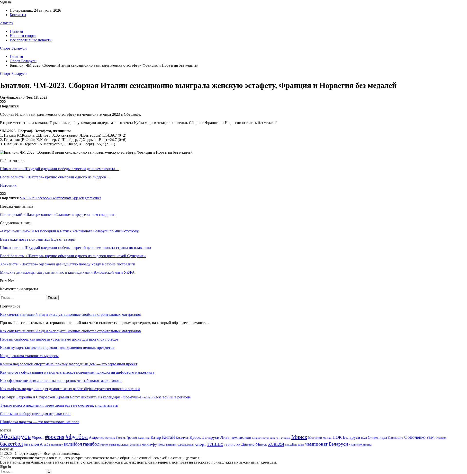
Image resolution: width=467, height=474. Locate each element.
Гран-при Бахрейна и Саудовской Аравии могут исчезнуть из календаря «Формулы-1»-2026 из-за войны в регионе (95, 397)
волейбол (73, 444)
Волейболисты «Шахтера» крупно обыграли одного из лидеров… (55, 177)
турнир (229, 444)
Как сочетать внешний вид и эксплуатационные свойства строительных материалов (70, 314)
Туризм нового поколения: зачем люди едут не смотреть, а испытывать (59, 405)
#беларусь (15, 436)
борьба (45, 444)
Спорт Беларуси (13, 48)
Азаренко (96, 437)
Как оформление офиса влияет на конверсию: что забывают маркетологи (61, 380)
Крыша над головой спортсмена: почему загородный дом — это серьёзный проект (68, 364)
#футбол (76, 436)
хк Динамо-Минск (251, 444)
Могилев (315, 437)
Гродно (131, 437)
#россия (54, 437)
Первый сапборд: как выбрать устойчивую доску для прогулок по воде (59, 339)
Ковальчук (182, 437)
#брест (38, 437)
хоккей (276, 443)
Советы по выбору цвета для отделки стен (35, 414)
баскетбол (11, 444)
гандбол (91, 444)
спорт (200, 444)
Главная (16, 31)
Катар (156, 437)
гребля (104, 444)
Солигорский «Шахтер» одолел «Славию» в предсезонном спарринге (58, 214)
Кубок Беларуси (204, 437)
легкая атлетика (131, 444)
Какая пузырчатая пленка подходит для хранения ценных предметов (57, 347)
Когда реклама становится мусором (29, 356)
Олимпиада (377, 437)
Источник (8, 185)
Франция (441, 437)
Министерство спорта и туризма (271, 438)
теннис (215, 444)
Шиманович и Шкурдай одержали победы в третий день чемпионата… (59, 169)
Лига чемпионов (235, 437)
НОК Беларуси (346, 437)
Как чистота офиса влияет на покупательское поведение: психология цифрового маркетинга (77, 372)
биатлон (31, 444)
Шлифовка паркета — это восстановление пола (39, 422)
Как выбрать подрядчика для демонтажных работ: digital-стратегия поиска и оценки (70, 389)
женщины (114, 444)
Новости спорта (23, 36)
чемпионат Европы (360, 444)
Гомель (121, 437)
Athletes (6, 23)
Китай (168, 437)
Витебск (110, 438)
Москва (327, 437)
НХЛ (364, 437)
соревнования (186, 444)
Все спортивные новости (31, 40)
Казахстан (144, 437)
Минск (299, 437)
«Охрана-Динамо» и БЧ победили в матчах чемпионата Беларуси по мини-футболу (69, 231)
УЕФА (431, 437)
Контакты (18, 15)
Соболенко (415, 437)
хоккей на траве (294, 444)
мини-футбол (153, 444)
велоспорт (57, 444)
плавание (171, 444)
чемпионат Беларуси (326, 444)
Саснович (395, 437)
